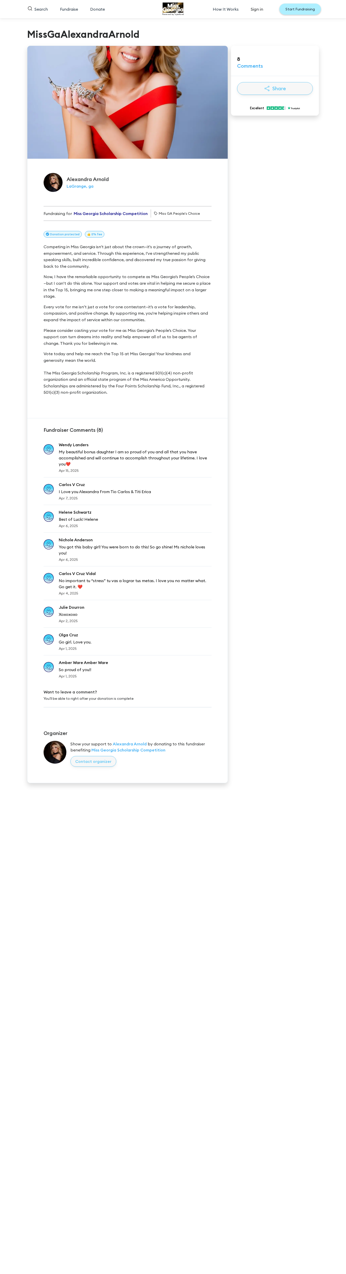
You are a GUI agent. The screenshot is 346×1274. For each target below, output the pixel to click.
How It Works (226, 9)
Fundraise (69, 9)
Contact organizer (93, 761)
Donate (97, 9)
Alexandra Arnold (130, 743)
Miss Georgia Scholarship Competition (128, 749)
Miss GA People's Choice (179, 213)
